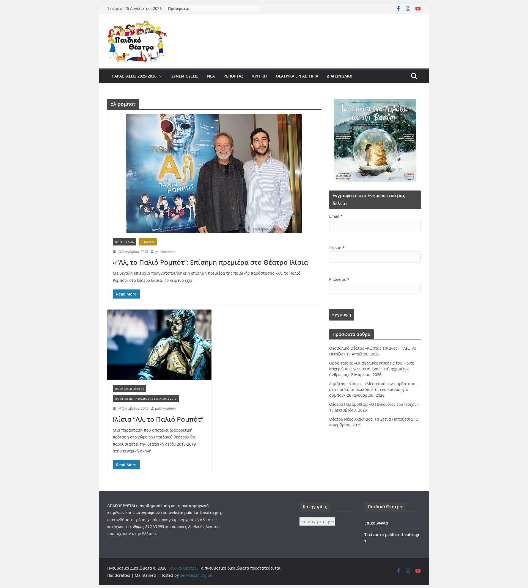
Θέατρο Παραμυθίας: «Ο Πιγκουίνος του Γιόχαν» (374, 404)
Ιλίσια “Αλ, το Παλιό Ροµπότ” (158, 419)
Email (336, 216)
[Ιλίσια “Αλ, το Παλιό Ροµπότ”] (159, 345)
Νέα (211, 76)
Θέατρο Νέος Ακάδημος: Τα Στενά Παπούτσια (371, 419)
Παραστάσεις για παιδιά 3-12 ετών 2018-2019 (146, 399)
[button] (159, 76)
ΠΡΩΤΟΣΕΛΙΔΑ (124, 242)
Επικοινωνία (376, 523)
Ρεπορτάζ (233, 76)
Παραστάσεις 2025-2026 (134, 76)
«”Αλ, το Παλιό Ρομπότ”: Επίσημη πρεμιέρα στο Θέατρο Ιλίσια (210, 262)
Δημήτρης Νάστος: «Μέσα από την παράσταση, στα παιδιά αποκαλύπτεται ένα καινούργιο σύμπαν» (373, 389)
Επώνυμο (339, 279)
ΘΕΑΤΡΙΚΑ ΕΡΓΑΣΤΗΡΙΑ (297, 76)
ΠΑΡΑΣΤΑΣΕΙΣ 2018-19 (129, 389)
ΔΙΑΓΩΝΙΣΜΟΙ (339, 76)
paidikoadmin (165, 251)
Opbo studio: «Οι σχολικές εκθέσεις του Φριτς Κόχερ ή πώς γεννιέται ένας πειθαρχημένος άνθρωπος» (371, 368)
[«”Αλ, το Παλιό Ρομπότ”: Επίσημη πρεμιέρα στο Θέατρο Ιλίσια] (214, 173)
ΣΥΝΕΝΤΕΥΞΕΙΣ (184, 76)
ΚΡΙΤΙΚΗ (259, 76)
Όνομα (337, 247)
